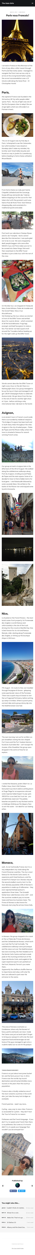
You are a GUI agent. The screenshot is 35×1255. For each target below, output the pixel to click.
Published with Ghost (17, 1244)
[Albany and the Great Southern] (17, 1227)
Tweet (22, 1191)
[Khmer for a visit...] (17, 1212)
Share (14, 1191)
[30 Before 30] (17, 1222)
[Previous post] (3, 1185)
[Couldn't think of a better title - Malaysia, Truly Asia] (17, 1208)
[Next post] (32, 1185)
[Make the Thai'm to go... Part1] (17, 1217)
